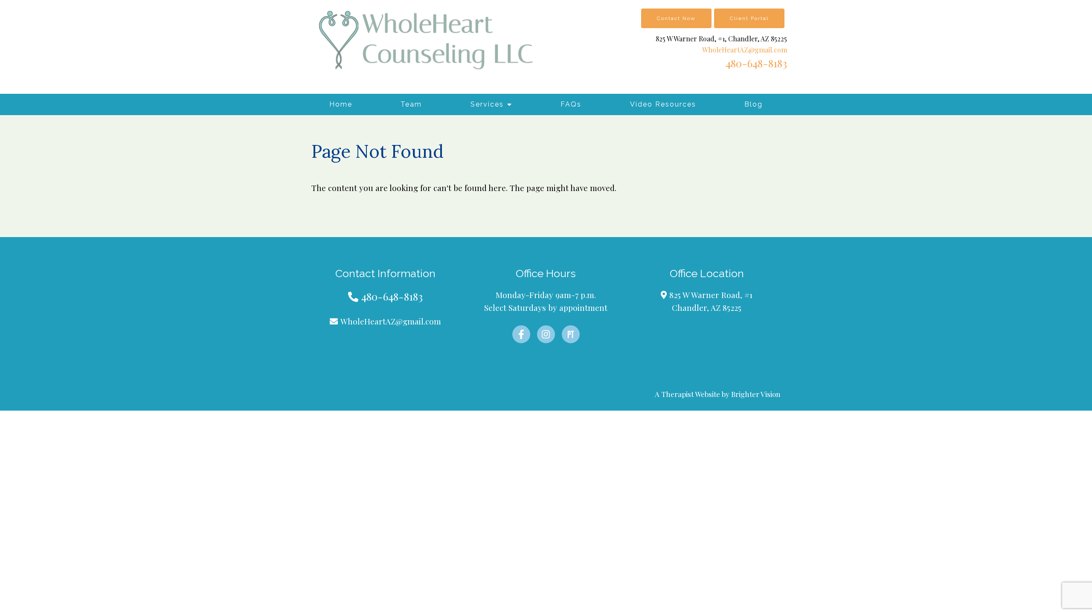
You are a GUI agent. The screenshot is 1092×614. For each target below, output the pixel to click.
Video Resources (663, 104)
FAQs (571, 104)
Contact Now (676, 18)
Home (340, 104)
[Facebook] (521, 334)
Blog (753, 104)
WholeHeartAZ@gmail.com (744, 49)
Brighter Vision (756, 394)
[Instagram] (546, 334)
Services (487, 104)
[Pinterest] (571, 334)
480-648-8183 (756, 63)
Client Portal (749, 18)
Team (411, 104)
